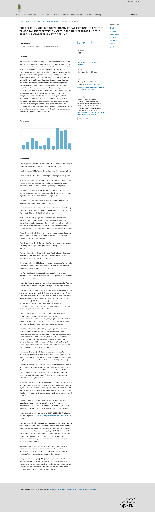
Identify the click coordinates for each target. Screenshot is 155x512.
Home (18, 15)
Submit (65, 15)
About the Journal (30, 15)
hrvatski (113, 31)
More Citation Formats (86, 118)
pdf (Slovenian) (85, 43)
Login (137, 2)
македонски (114, 34)
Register (130, 2)
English (112, 28)
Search (134, 15)
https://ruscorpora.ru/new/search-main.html (52, 416)
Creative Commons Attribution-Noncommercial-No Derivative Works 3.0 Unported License (91, 87)
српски (112, 44)
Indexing (98, 15)
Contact (88, 15)
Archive (56, 15)
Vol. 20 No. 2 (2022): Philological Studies (46, 22)
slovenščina (114, 41)
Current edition (45, 15)
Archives (28, 22)
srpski (112, 47)
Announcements (77, 15)
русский (113, 37)
